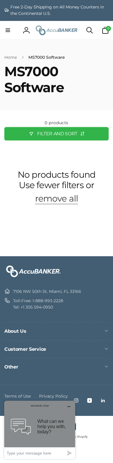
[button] (7, 30)
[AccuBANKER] (33, 277)
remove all (56, 198)
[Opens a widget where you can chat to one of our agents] (39, 429)
